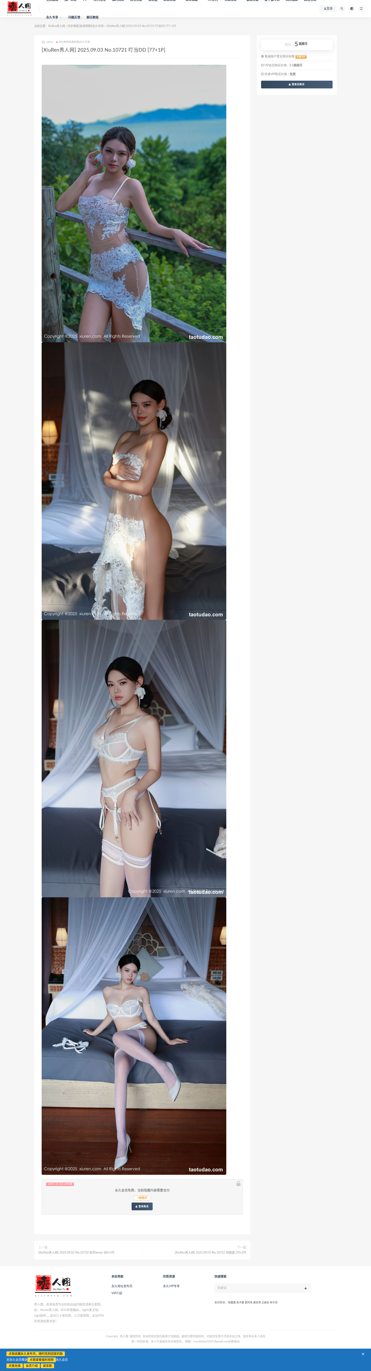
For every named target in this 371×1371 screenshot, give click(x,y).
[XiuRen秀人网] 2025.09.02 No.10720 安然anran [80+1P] (76, 1252)
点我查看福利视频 (42, 1359)
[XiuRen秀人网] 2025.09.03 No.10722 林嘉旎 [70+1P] (210, 1252)
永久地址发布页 (121, 1286)
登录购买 (143, 1206)
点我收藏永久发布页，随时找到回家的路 (36, 1353)
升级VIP (301, 57)
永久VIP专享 (171, 1286)
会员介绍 (32, 1365)
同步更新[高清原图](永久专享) (74, 42)
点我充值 (15, 1365)
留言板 (47, 1365)
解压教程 (93, 17)
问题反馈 (74, 17)
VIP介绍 (116, 1293)
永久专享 (52, 17)
